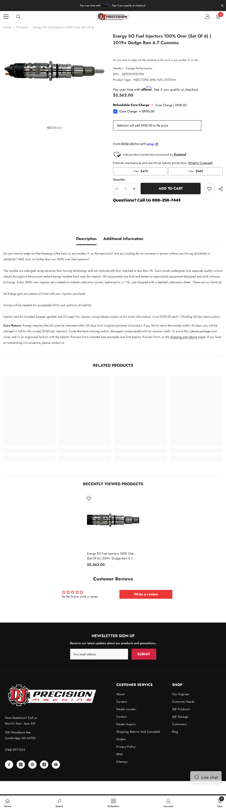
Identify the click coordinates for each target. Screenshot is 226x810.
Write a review (146, 594)
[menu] (6, 16)
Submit (143, 654)
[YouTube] (56, 764)
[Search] (18, 16)
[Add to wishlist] (209, 188)
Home (7, 27)
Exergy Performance (139, 68)
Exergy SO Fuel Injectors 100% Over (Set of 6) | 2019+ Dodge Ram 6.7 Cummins (110, 556)
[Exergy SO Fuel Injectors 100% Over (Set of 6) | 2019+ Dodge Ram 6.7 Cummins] (113, 520)
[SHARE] (219, 189)
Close (222, 5)
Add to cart (170, 188)
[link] (29, 450)
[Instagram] (21, 764)
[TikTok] (44, 764)
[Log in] (207, 16)
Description (86, 239)
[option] (54, 71)
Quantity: (119, 179)
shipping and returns (183, 337)
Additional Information (123, 239)
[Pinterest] (32, 764)
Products (22, 27)
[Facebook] (9, 764)
